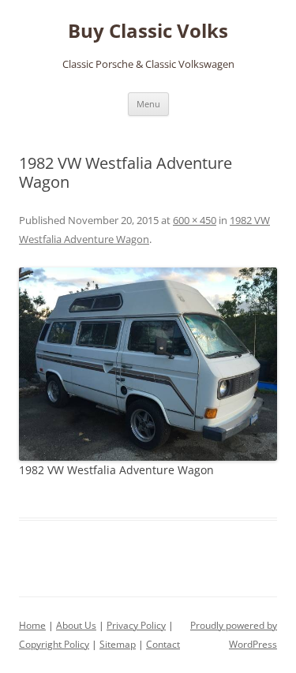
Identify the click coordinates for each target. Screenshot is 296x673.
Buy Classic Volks (148, 31)
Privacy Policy (136, 625)
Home (32, 625)
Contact (163, 644)
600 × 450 (194, 220)
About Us (76, 625)
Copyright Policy (54, 644)
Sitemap (117, 644)
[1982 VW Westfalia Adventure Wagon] (148, 364)
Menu (148, 104)
